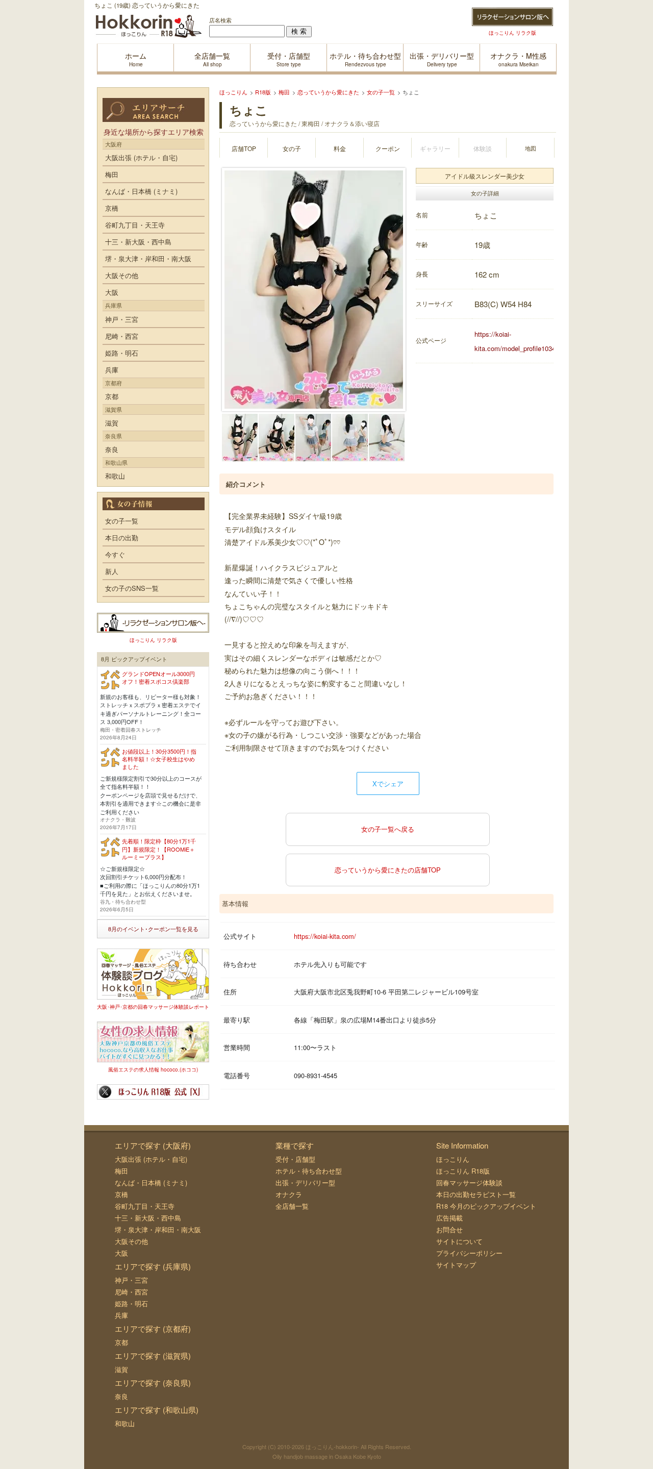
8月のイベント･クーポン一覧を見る (153, 929)
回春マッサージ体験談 (469, 1182)
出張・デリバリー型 (305, 1182)
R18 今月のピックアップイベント (486, 1206)
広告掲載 (449, 1218)
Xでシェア (388, 783)
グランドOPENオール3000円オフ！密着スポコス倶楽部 (158, 677)
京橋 (111, 208)
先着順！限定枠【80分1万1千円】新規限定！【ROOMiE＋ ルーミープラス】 (159, 849)
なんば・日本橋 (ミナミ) (141, 191)
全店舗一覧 (292, 1206)
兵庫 (111, 370)
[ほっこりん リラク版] (512, 17)
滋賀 (111, 423)
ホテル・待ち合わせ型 (308, 1171)
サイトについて (459, 1241)
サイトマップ (456, 1264)
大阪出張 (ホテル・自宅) (141, 157)
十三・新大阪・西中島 (138, 241)
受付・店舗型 (295, 1159)
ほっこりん (452, 1159)
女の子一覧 (121, 521)
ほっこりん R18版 (463, 1171)
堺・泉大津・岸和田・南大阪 (148, 258)
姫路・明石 (121, 353)
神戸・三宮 (121, 319)
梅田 (111, 174)
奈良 (111, 449)
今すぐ (115, 554)
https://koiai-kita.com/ (325, 936)
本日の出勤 (121, 537)
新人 (111, 571)
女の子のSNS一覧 (132, 588)
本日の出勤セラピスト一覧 (476, 1194)
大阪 (111, 292)
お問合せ (449, 1229)
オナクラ (288, 1194)
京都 (111, 396)
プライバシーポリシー (469, 1253)
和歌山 (115, 476)
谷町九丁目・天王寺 (135, 225)
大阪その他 (121, 275)
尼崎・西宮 (121, 336)
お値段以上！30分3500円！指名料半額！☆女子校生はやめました (159, 759)
